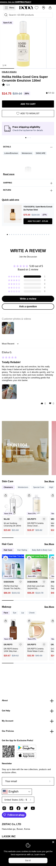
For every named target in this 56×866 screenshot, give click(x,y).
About (5, 700)
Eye (14, 613)
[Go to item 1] (25, 137)
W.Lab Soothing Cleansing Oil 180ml (12, 524)
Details (7, 147)
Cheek (32, 613)
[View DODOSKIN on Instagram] (4, 808)
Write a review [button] (28, 298)
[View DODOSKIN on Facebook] (18, 808)
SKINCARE (40, 153)
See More (49, 481)
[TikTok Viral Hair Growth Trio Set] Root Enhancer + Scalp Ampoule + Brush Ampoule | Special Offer (13, 587)
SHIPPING (7, 183)
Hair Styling (22, 550)
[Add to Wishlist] (20, 519)
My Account (7, 721)
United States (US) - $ (15, 799)
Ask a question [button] (28, 306)
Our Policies (8, 731)
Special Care (38, 487)
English (13, 791)
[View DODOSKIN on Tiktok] (11, 808)
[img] (50, 93)
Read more (8, 174)
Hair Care (8, 550)
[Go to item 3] (30, 137)
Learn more (39, 854)
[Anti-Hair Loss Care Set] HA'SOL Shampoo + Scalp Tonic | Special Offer (35, 587)
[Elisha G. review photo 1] (9, 391)
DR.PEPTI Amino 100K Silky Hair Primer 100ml (11, 650)
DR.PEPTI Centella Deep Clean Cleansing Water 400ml (35, 524)
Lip (22, 613)
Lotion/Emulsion (11, 153)
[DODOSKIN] (26, 7)
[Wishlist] (36, 7)
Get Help (6, 710)
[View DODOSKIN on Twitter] (25, 808)
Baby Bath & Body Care (42, 550)
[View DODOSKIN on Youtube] (32, 808)
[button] (4, 84)
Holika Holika (9, 72)
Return (7, 190)
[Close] (53, 842)
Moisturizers (27, 153)
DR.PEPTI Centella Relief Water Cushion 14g (36, 650)
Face (6, 613)
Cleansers (8, 487)
